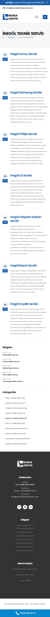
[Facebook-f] (19, 507)
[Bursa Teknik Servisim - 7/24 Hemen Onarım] (10, 17)
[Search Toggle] (36, 17)
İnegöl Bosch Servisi (23, 265)
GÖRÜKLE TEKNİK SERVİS (14, 408)
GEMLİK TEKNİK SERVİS (14, 403)
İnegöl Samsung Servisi (25, 92)
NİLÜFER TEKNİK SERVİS (14, 433)
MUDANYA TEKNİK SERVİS (15, 428)
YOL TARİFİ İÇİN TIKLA (25, 484)
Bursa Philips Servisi (25, 543)
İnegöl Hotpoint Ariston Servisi (25, 219)
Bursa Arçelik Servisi (25, 525)
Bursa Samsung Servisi (25, 536)
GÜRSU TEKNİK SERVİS (13, 413)
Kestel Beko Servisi (10, 355)
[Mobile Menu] (45, 17)
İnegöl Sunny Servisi (23, 54)
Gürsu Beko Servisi (10, 375)
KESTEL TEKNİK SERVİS (13, 423)
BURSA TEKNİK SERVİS (13, 398)
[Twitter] (25, 507)
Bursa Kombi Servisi (25, 550)
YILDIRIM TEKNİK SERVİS (14, 444)
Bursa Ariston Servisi (25, 547)
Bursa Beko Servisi (25, 532)
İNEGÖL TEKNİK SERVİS (14, 418)
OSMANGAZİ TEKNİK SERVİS (16, 438)
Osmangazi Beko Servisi (13, 381)
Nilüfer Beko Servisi (11, 368)
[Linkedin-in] (31, 507)
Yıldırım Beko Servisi (11, 361)
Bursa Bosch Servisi (25, 528)
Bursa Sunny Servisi (25, 539)
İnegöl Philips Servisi (23, 134)
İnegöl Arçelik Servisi (23, 304)
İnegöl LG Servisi (21, 175)
